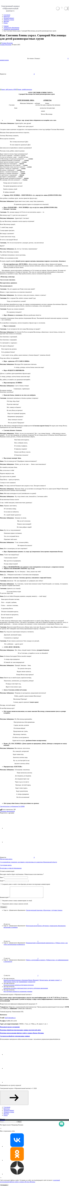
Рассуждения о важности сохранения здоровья (18, 991)
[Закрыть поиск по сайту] (0, 1128)
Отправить (3, 907)
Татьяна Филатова (5, 44)
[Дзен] (17, 1082)
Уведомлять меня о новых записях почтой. (15, 904)
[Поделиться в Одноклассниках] (17, 842)
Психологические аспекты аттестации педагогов (19, 985)
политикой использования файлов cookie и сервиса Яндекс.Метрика (30, 1181)
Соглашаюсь (4, 1185)
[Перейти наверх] (14, 1098)
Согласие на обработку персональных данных (15, 1036)
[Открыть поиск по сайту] (66, 8)
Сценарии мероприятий (7, 811)
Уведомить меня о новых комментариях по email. (17, 900)
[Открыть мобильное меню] (68, 8)
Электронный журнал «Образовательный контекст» (10, 8)
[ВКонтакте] (17, 1054)
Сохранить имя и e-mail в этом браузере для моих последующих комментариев (26, 884)
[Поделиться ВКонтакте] (17, 828)
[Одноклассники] (17, 1068)
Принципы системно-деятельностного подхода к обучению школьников (26, 988)
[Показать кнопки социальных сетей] (57, 8)
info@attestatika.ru (10, 1018)
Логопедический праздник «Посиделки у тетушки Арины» (44, 910)
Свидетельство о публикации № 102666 (12, 806)
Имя (2, 877)
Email (2, 881)
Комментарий (5, 897)
